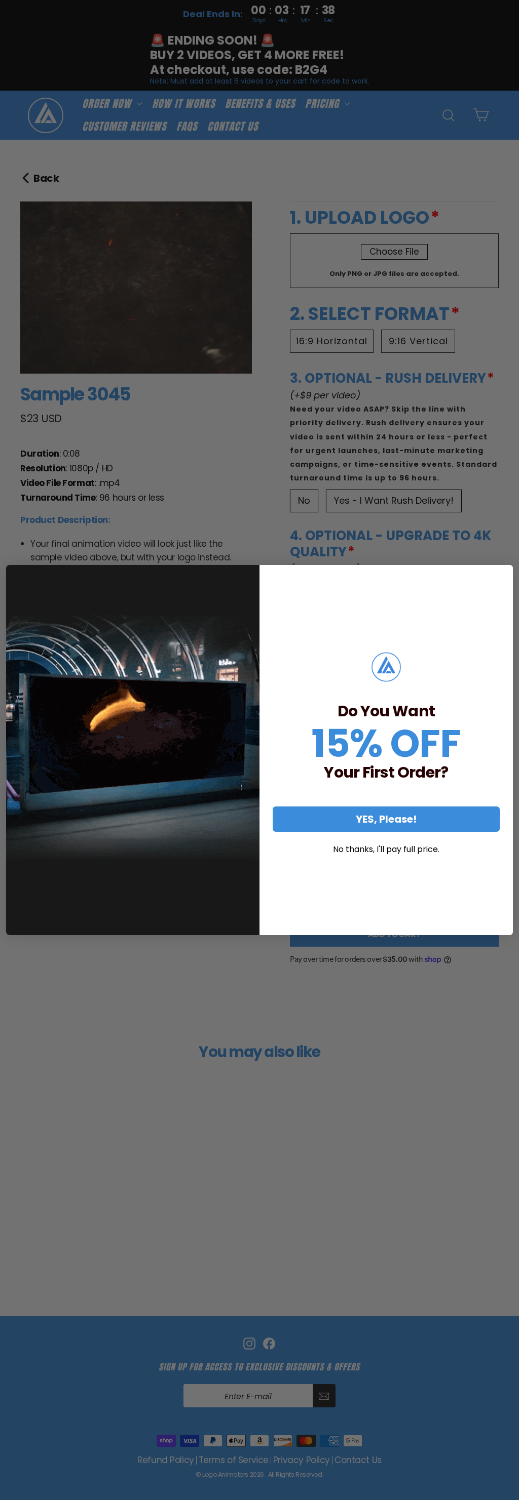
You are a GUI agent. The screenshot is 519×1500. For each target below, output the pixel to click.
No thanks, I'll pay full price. (386, 849)
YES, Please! (386, 819)
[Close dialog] (502, 576)
